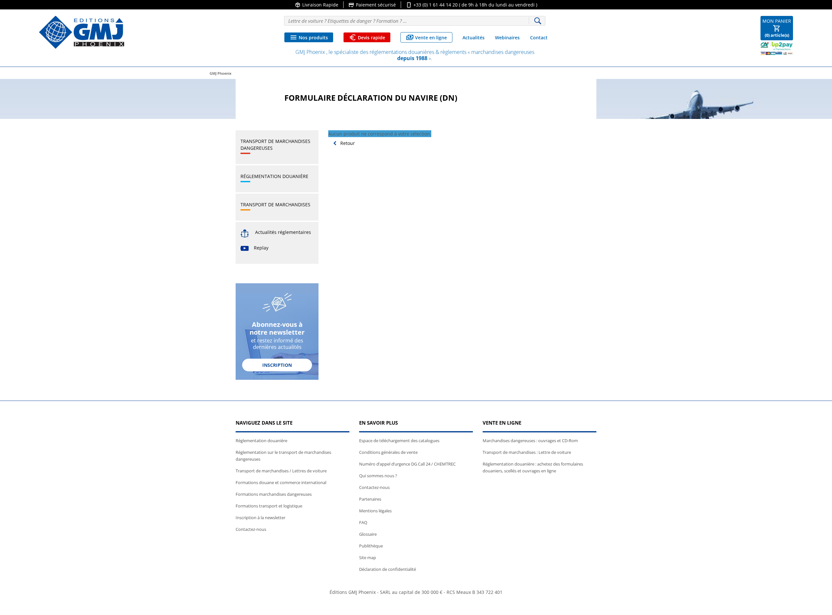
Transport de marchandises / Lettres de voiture (281, 471)
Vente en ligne (426, 37)
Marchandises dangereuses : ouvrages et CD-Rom (530, 440)
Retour (347, 143)
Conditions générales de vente (388, 452)
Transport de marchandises (275, 204)
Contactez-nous (251, 529)
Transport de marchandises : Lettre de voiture (527, 452)
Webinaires (507, 37)
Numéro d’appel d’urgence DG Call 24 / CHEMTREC (407, 464)
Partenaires (370, 499)
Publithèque (371, 546)
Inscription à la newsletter (260, 517)
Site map (367, 557)
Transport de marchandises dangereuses (275, 144)
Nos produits (309, 37)
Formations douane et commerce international (281, 482)
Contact (539, 37)
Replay (261, 248)
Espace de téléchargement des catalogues (399, 440)
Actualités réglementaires (283, 232)
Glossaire (368, 534)
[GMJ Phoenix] (81, 32)
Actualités (473, 37)
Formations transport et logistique (269, 506)
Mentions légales (375, 511)
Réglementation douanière (274, 176)
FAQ (363, 522)
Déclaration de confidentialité (387, 569)
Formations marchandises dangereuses (274, 494)
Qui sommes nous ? (378, 476)
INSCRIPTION (277, 365)
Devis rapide (367, 37)
